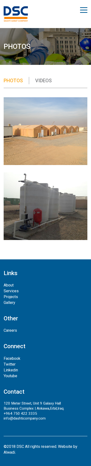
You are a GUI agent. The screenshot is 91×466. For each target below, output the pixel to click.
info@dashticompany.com (25, 418)
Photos (13, 80)
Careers (10, 330)
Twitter (10, 364)
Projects (11, 296)
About (9, 285)
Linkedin (11, 370)
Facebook (12, 358)
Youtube (10, 376)
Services (11, 291)
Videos (43, 80)
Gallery (9, 302)
